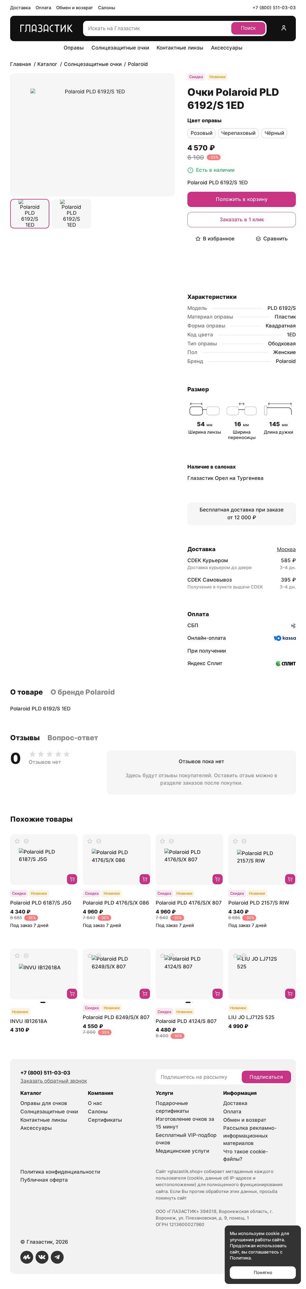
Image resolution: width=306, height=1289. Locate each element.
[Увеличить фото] (92, 135)
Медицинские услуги (182, 1151)
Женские (284, 352)
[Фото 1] (29, 213)
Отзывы (25, 737)
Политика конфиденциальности (60, 1172)
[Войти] (284, 28)
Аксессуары (226, 48)
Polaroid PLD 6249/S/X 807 (116, 1017)
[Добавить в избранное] (17, 841)
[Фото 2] (71, 213)
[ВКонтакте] (42, 1257)
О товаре (26, 692)
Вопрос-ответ (73, 737)
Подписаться (266, 1077)
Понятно (263, 1272)
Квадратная (281, 326)
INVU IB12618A (28, 1021)
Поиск (248, 28)
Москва (286, 549)
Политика (240, 1258)
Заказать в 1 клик (242, 219)
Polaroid (286, 361)
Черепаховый (238, 133)
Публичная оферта (44, 1180)
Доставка (20, 7)
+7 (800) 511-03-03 (274, 7)
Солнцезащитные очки (120, 48)
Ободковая (282, 344)
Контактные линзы (180, 48)
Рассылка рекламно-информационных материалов (250, 1135)
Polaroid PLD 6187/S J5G (40, 903)
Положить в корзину (242, 199)
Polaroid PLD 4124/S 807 (186, 1021)
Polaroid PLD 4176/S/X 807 (189, 903)
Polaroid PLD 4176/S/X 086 (116, 903)
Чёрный (274, 133)
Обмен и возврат (74, 7)
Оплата (43, 7)
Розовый (201, 133)
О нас (95, 1103)
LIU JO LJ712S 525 (251, 1017)
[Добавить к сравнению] (26, 841)
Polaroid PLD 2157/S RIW (258, 903)
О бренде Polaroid (83, 692)
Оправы (74, 48)
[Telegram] (57, 1257)
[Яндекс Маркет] (26, 1257)
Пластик (285, 317)
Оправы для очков (43, 1103)
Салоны (106, 7)
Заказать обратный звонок (53, 1081)
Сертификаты (105, 1120)
